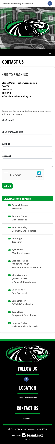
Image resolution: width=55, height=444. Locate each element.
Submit (7, 185)
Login (27, 439)
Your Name (8, 120)
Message (6, 156)
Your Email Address (12, 132)
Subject (6, 144)
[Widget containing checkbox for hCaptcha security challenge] (23, 174)
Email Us (27, 418)
